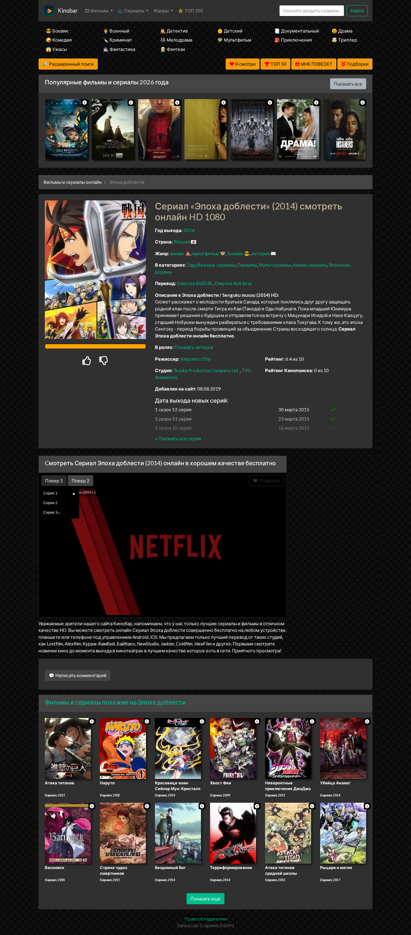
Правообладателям (205, 918)
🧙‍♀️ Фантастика (119, 49)
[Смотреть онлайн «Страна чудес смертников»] (123, 832)
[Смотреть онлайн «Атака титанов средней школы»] (288, 832)
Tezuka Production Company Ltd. (206, 370)
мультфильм (205, 253)
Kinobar (68, 10)
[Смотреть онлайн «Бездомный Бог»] (178, 832)
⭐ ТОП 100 (190, 10)
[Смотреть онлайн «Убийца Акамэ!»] (343, 747)
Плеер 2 (80, 480)
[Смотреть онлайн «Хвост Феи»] (233, 747)
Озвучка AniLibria (233, 283)
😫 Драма (342, 30)
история (261, 253)
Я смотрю (269, 480)
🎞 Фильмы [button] (97, 10)
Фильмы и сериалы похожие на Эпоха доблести (115, 702)
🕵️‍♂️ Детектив (174, 30)
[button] (178, 438)
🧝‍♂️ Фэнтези (172, 49)
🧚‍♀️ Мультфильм (234, 39)
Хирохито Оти (195, 359)
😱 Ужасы (56, 49)
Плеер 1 (54, 480)
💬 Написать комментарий (78, 675)
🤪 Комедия (59, 39)
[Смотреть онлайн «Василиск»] (68, 832)
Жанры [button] (161, 10)
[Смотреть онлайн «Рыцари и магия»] (343, 832)
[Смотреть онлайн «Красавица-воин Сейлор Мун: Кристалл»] (178, 747)
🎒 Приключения (293, 39)
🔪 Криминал (117, 39)
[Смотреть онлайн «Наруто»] (123, 747)
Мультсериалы (275, 265)
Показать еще (205, 898)
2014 (189, 230)
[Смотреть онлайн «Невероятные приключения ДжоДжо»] (288, 747)
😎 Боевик (57, 30)
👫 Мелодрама (176, 39)
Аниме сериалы (310, 265)
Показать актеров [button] (194, 347)
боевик (235, 253)
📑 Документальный (294, 30)
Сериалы (247, 265)
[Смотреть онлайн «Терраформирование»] (233, 832)
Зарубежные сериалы (211, 265)
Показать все (348, 83)
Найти (357, 10)
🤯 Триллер (344, 39)
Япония (182, 241)
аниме (177, 253)
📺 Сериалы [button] (131, 10)
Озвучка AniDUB (195, 283)
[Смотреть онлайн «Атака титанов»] (68, 747)
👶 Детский (230, 30)
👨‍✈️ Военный (116, 30)
